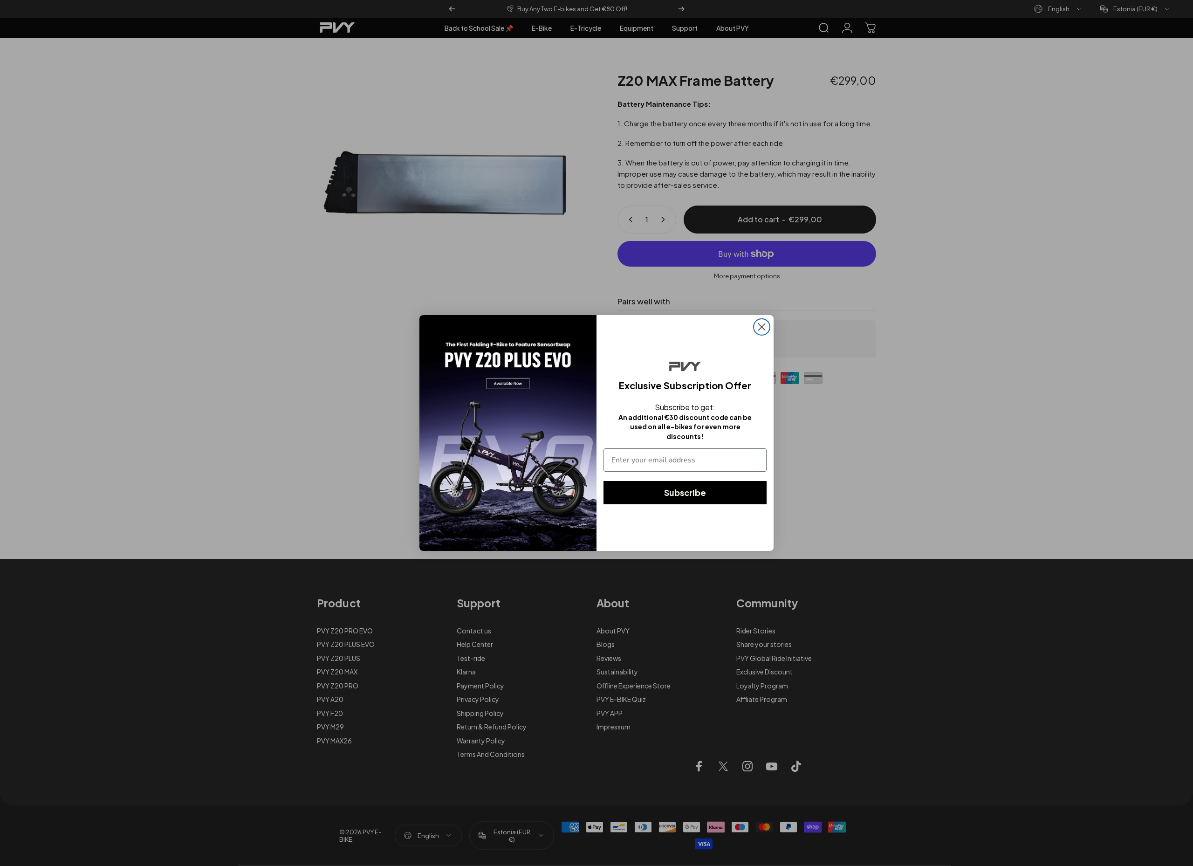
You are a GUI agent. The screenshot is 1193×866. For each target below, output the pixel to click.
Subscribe (685, 492)
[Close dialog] (762, 327)
